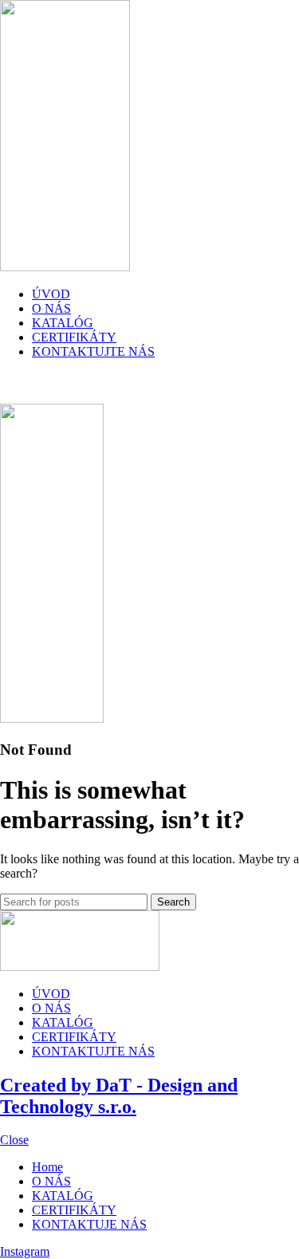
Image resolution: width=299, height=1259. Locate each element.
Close (14, 1140)
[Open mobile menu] (149, 388)
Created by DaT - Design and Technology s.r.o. (119, 1096)
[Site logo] (65, 267)
